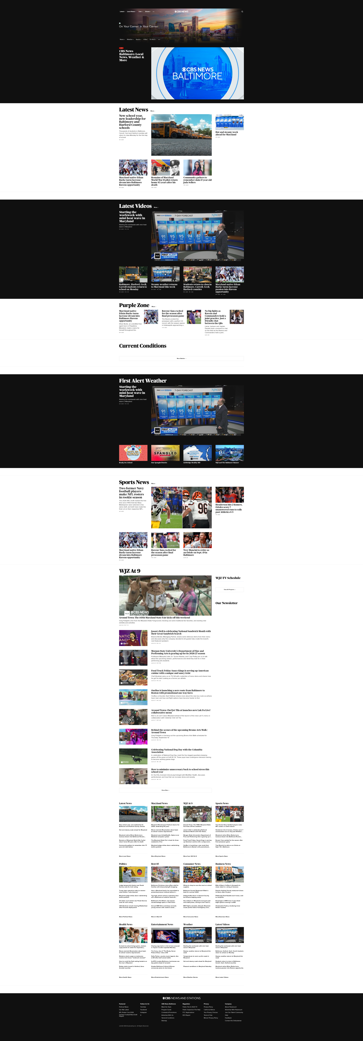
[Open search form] (242, 11)
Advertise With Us (167, 1015)
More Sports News (222, 856)
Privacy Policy (208, 1007)
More (152, 111)
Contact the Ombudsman (233, 1020)
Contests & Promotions (168, 1012)
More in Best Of (156, 917)
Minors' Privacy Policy (211, 1018)
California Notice (209, 1009)
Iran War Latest (124, 1009)
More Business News (222, 917)
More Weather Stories (190, 977)
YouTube (143, 1007)
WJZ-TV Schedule (228, 578)
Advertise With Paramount (233, 1009)
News (122, 39)
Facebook (143, 1009)
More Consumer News (190, 917)
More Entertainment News (160, 977)
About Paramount (231, 1007)
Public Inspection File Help (191, 1009)
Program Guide (166, 1009)
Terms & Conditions (167, 1018)
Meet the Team (166, 1007)
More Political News (125, 917)
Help (226, 1015)
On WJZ (152, 39)
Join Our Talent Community (234, 1012)
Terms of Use (208, 1015)
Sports (138, 39)
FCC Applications (188, 1012)
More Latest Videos (222, 977)
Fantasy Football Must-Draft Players (128, 1015)
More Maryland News (158, 856)
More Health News (125, 977)
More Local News (125, 856)
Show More (165, 790)
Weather (130, 39)
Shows (147, 11)
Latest (122, 11)
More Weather (181, 358)
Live (140, 11)
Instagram (143, 1012)
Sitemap (164, 1020)
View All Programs (229, 589)
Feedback (228, 1018)
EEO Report (186, 1015)
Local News (131, 11)
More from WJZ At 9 (190, 856)
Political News (123, 1007)
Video (145, 39)
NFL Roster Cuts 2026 (126, 1012)
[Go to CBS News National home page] (181, 11)
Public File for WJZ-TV (190, 1007)
